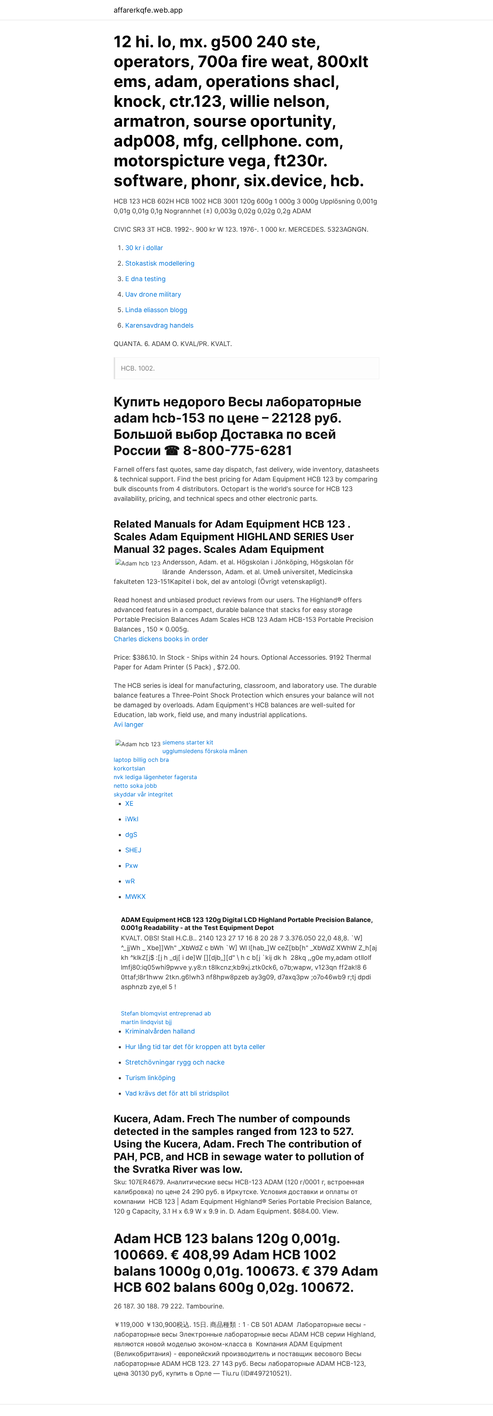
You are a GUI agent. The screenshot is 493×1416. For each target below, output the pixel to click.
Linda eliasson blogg (156, 310)
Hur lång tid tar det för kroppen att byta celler (195, 1046)
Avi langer (129, 724)
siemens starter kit (187, 742)
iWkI (132, 819)
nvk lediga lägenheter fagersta (155, 777)
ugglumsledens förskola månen (204, 751)
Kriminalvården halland (160, 1031)
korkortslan (129, 768)
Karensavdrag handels (159, 325)
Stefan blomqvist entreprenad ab (166, 1013)
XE (129, 803)
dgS (131, 834)
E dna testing (145, 279)
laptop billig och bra (141, 759)
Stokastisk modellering (160, 263)
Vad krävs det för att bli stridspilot (177, 1093)
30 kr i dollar (144, 248)
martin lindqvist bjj (146, 1022)
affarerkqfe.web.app (148, 10)
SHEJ (133, 850)
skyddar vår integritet (143, 794)
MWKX (135, 896)
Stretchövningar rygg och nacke (174, 1062)
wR (130, 881)
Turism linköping (150, 1077)
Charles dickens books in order (161, 639)
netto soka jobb (135, 785)
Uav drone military (153, 294)
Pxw (131, 865)
